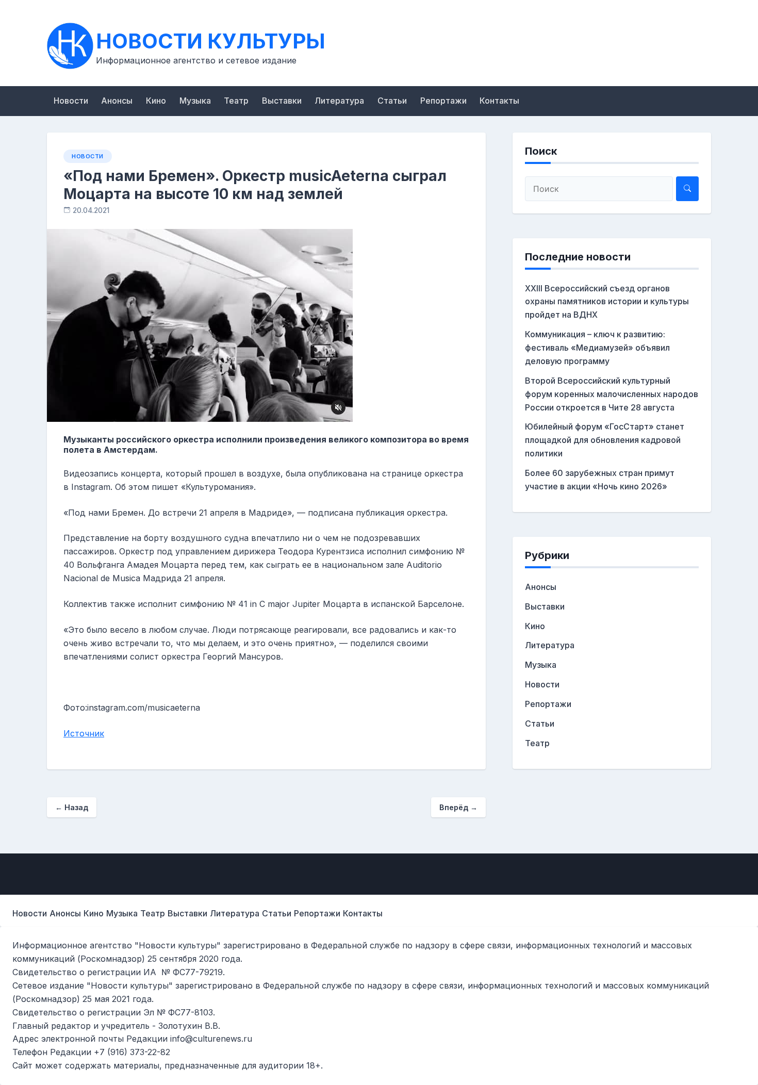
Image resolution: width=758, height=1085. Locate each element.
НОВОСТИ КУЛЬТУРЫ (210, 41)
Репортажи (443, 100)
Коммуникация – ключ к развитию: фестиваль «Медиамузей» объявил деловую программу (597, 347)
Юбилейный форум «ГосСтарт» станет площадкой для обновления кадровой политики (604, 439)
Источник (83, 733)
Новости (71, 100)
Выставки (282, 100)
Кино (156, 100)
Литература (339, 100)
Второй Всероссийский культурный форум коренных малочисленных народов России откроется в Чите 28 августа (611, 394)
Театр (236, 100)
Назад (71, 807)
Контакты (499, 100)
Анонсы (117, 100)
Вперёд (458, 807)
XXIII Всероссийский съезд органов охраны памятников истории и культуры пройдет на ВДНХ (607, 301)
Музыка (195, 100)
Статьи (392, 100)
